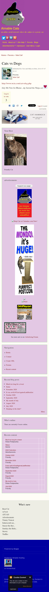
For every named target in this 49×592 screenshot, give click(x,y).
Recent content (11, 369)
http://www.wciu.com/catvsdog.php (16, 83)
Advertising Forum (31, 337)
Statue (8, 387)
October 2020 (10, 395)
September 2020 (11, 398)
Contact (8, 356)
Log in (40, 106)
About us (11, 42)
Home (4, 42)
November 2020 (11, 389)
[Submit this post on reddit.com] (17, 105)
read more (13, 589)
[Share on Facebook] (10, 105)
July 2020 (9, 406)
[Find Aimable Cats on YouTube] (7, 39)
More (43, 411)
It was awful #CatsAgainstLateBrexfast (19, 392)
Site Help (21, 42)
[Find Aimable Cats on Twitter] (4, 39)
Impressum (21, 46)
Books (8, 352)
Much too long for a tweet (15, 384)
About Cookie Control (10, 577)
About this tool (27, 586)
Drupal (16, 549)
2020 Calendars (10, 450)
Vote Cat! (19, 55)
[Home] (12, 13)
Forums (30, 42)
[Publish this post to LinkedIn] (14, 105)
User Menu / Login (33, 46)
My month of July (12, 400)
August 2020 (10, 403)
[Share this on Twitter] (21, 105)
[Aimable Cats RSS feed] (15, 39)
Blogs (36, 42)
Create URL (10, 361)
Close (30, 577)
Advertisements (8, 46)
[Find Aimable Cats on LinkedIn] (11, 39)
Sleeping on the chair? (13, 409)
